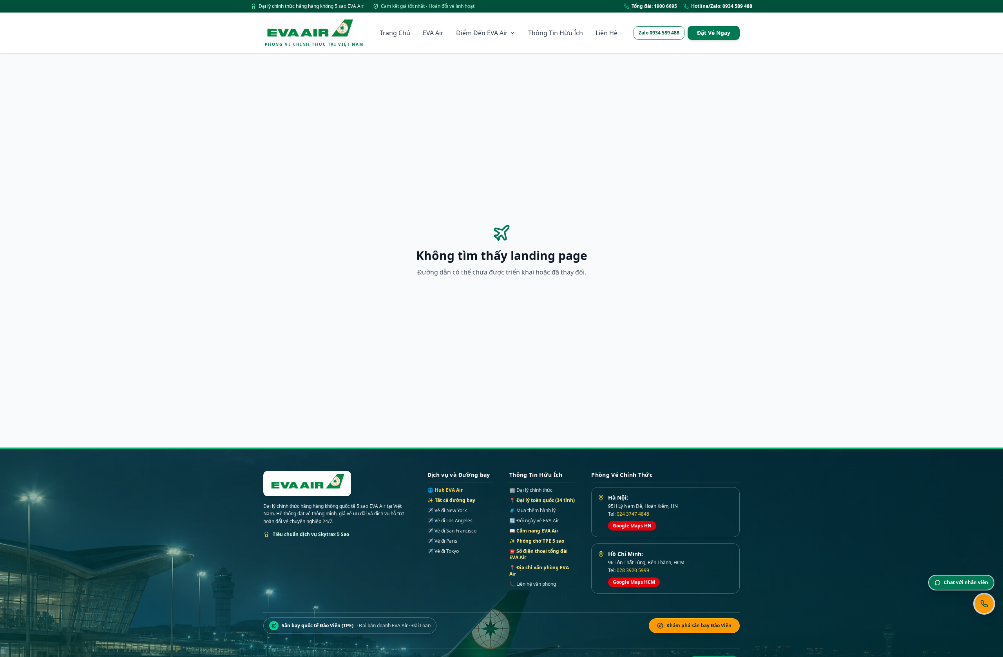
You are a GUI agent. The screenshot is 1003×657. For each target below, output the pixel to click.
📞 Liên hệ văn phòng (532, 584)
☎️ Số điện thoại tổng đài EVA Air (538, 554)
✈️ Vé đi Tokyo (443, 551)
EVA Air (433, 33)
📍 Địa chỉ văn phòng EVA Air (539, 570)
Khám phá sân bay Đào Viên (698, 625)
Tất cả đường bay (451, 500)
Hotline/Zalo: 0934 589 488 (721, 6)
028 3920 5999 (633, 570)
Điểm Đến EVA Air (482, 33)
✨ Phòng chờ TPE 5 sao (536, 541)
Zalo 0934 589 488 (659, 32)
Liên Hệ (606, 33)
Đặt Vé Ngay (713, 32)
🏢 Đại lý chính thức (530, 490)
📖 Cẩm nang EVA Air (533, 530)
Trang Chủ (395, 33)
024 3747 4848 (633, 514)
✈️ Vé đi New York (447, 510)
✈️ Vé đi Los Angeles (450, 521)
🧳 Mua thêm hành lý (532, 510)
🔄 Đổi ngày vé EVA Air (534, 520)
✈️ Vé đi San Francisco (451, 531)
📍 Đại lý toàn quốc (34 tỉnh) (542, 500)
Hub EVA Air (445, 490)
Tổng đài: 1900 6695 (654, 6)
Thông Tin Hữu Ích (555, 33)
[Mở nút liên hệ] (984, 603)
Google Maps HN (632, 525)
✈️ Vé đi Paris (442, 541)
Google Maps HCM (634, 582)
